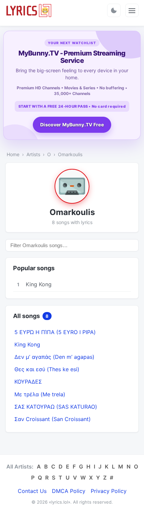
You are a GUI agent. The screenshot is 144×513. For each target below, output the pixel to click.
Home (13, 154)
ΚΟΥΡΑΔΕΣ (28, 381)
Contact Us (32, 491)
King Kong (27, 344)
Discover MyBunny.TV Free (71, 124)
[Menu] (132, 10)
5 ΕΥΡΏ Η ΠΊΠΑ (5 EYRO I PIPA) (55, 332)
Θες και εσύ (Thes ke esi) (46, 369)
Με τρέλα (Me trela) (39, 394)
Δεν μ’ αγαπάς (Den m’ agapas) (54, 356)
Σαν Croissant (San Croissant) (52, 419)
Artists (33, 154)
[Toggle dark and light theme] (114, 10)
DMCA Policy (68, 491)
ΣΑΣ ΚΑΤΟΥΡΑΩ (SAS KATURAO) (55, 406)
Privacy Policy (109, 491)
